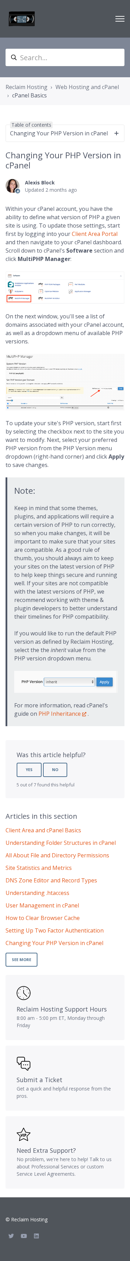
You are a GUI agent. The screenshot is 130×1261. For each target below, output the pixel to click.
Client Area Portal (95, 234)
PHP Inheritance (59, 713)
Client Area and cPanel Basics (43, 830)
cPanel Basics (29, 95)
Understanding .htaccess (37, 893)
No (55, 769)
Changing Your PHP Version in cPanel (54, 943)
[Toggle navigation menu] (120, 19)
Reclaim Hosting (26, 87)
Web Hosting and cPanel (87, 87)
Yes (29, 769)
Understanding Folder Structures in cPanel (61, 843)
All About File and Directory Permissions (57, 855)
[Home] (22, 18)
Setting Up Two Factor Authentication (55, 930)
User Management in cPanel (42, 905)
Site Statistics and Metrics (39, 868)
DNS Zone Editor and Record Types (51, 880)
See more (21, 959)
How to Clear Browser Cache (43, 918)
